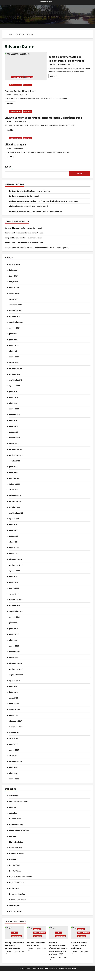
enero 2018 (13, 715)
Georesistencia (47, 12)
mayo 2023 (13, 432)
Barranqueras (15, 819)
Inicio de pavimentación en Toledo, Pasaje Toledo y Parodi (26, 66)
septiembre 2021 (16, 513)
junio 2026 (13, 276)
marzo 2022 (14, 478)
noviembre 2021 (15, 501)
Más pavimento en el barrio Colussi (27, 228)
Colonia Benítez (16, 824)
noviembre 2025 (15, 310)
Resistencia (29, 77)
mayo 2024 (13, 397)
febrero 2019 (14, 651)
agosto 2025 (14, 328)
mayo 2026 (13, 281)
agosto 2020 (14, 571)
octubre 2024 (14, 374)
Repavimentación (16, 882)
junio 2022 (13, 472)
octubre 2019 (14, 605)
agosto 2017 (14, 738)
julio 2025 (13, 333)
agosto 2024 (14, 385)
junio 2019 (13, 628)
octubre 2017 (14, 732)
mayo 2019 (13, 634)
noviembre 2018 (15, 669)
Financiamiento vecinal (19, 830)
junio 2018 (13, 692)
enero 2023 (13, 443)
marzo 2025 (14, 357)
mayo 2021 (13, 536)
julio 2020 (13, 576)
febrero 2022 (14, 484)
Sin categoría (15, 905)
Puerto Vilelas (15, 871)
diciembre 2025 (15, 305)
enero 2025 (13, 362)
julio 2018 (13, 686)
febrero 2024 (14, 414)
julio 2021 (13, 524)
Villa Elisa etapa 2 (15, 144)
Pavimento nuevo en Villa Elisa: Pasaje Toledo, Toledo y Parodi (35, 211)
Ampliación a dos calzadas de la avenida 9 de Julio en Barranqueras (40, 247)
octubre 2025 (14, 316)
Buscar (8, 166)
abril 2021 (13, 542)
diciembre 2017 (15, 721)
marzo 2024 (14, 409)
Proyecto (13, 859)
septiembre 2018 (16, 675)
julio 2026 (13, 270)
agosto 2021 (14, 518)
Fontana (12, 836)
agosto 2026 (14, 264)
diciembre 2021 (15, 495)
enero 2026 (13, 299)
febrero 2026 (14, 293)
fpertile (52, 64)
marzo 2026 (14, 287)
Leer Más (54, 75)
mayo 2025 (13, 345)
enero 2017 (13, 755)
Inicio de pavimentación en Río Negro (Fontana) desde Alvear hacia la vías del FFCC (43, 201)
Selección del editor (17, 900)
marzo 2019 (14, 646)
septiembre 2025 (16, 322)
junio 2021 (13, 530)
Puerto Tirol (14, 865)
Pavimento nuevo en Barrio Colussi (24, 196)
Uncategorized (15, 911)
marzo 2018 (14, 703)
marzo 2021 (14, 547)
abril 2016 (13, 773)
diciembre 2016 (15, 761)
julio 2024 (13, 391)
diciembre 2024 (15, 368)
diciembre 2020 (15, 559)
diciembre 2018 (15, 663)
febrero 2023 (14, 438)
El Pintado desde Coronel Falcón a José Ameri (28, 206)
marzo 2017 (14, 750)
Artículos (13, 813)
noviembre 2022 (15, 455)
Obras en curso (15, 847)
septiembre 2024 (16, 380)
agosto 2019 (14, 617)
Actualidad (13, 795)
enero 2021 (13, 553)
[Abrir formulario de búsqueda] (92, 26)
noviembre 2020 (15, 565)
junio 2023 (13, 426)
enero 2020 (13, 594)
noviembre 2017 (15, 727)
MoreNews (59, 968)
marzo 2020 (14, 588)
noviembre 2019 (15, 599)
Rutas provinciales (17, 894)
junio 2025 (13, 339)
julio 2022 (13, 466)
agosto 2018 (14, 680)
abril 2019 (13, 640)
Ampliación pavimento (18, 801)
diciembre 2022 (15, 449)
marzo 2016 (14, 779)
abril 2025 (13, 351)
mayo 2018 (13, 698)
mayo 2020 (13, 582)
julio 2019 (13, 623)
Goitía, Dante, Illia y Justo (20, 91)
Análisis (12, 807)
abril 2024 (13, 403)
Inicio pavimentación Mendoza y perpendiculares (29, 191)
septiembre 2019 (16, 611)
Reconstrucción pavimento (20, 876)
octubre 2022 (14, 461)
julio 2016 (13, 767)
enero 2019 (13, 657)
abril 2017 (13, 744)
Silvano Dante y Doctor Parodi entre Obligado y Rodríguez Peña (43, 117)
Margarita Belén (16, 842)
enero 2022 (13, 490)
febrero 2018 (14, 709)
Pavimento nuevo (17, 77)
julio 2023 (13, 420)
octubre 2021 (14, 507)
